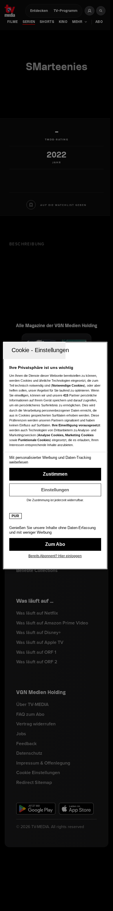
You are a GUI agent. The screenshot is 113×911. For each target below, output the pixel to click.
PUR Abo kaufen (55, 544)
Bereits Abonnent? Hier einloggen (55, 556)
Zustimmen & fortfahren (55, 474)
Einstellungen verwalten (55, 489)
